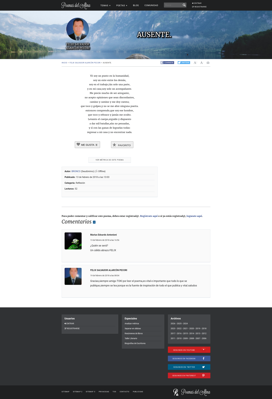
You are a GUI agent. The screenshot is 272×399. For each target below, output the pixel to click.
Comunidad (151, 5)
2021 (185, 328)
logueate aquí (194, 216)
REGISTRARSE (201, 7)
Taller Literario (131, 338)
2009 (185, 338)
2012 (204, 333)
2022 (179, 328)
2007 (198, 338)
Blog (136, 5)
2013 (198, 333)
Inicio (64, 63)
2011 (173, 338)
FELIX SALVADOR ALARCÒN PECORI (85, 63)
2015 (185, 333)
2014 (191, 333)
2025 (179, 323)
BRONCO (76, 171)
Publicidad (138, 392)
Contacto (124, 392)
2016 (179, 333)
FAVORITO (124, 145)
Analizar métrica (132, 323)
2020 (191, 328)
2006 (204, 338)
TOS (114, 392)
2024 (185, 323)
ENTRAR (197, 3)
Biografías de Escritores (135, 343)
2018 (204, 328)
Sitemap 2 (77, 392)
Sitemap (65, 392)
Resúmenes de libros (134, 333)
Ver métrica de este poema (110, 160)
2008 (191, 338)
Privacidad (104, 392)
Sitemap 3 (90, 392)
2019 (198, 328)
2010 (179, 338)
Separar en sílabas (133, 328)
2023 (173, 328)
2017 (173, 333)
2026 (173, 323)
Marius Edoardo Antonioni (103, 234)
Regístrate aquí (149, 216)
